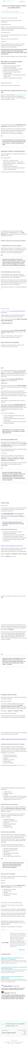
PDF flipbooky (18, 1043)
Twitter (3, 929)
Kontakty (24, 1034)
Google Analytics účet (20, 95)
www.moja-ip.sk (21, 765)
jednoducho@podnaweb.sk (9, 1032)
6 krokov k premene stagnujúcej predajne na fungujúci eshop (12, 977)
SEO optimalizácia (5, 12)
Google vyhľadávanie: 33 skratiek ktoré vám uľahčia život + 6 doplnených (12, 958)
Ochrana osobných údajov (17, 1042)
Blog (25, 1032)
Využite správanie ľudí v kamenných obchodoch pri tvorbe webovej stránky (14, 968)
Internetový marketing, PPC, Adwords (16, 12)
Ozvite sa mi (22, 949)
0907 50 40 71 (5, 1030)
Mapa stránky (7, 1042)
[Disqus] (14, 1000)
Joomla (24, 1031)
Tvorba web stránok (22, 1030)
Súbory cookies (10, 1043)
